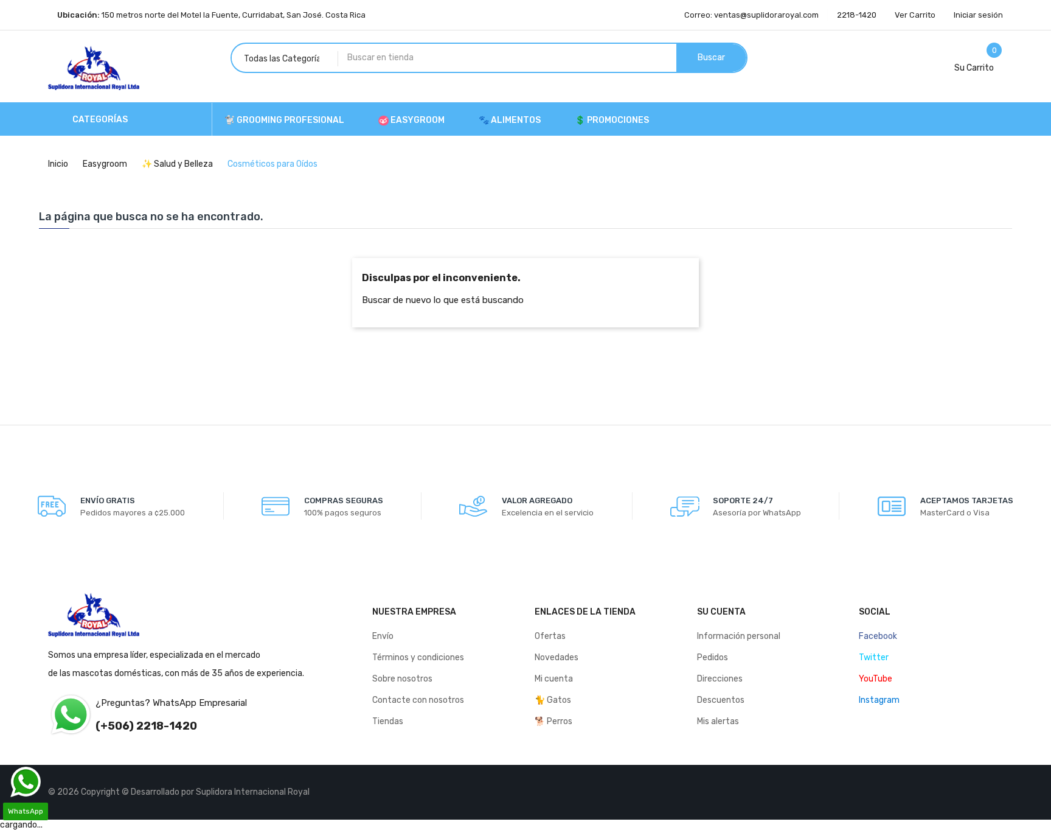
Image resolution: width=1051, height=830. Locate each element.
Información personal (738, 636)
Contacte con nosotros (418, 700)
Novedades (556, 657)
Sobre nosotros (402, 679)
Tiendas (387, 721)
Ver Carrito (915, 14)
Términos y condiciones (418, 657)
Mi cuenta (554, 679)
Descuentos (720, 700)
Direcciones (720, 679)
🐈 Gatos (553, 700)
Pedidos (712, 657)
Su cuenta (721, 612)
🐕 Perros (553, 721)
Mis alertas (718, 721)
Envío (383, 636)
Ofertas (550, 636)
